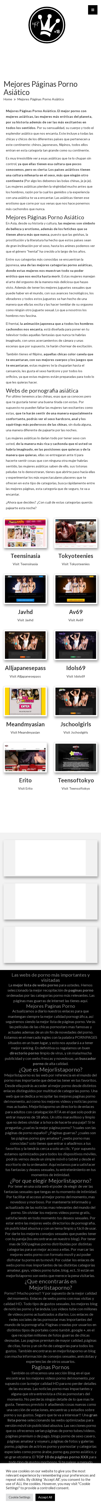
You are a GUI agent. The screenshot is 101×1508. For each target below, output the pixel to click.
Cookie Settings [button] (19, 1497)
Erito (25, 780)
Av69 (75, 611)
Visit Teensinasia (25, 564)
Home (8, 99)
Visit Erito (25, 788)
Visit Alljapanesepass (25, 676)
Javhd (25, 611)
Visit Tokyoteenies (76, 564)
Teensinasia (25, 555)
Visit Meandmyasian (25, 732)
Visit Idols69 (75, 676)
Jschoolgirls (75, 724)
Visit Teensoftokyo (76, 788)
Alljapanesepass (25, 667)
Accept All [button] (45, 1497)
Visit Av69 (75, 620)
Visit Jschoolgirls (75, 732)
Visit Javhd (25, 620)
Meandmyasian (25, 724)
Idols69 (75, 667)
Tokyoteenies (75, 555)
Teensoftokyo (76, 780)
